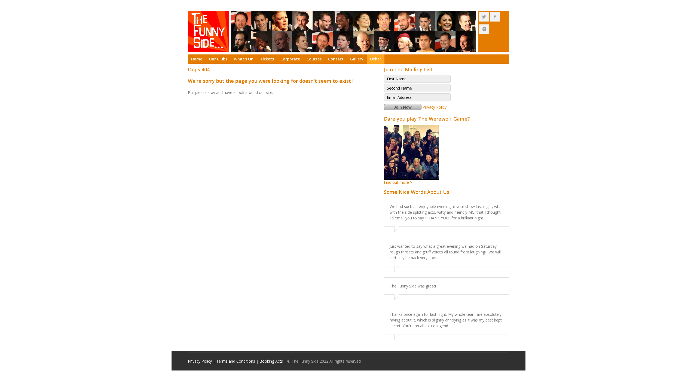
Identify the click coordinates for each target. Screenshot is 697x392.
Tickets (267, 59)
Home (196, 59)
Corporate (290, 59)
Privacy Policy (435, 107)
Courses (314, 59)
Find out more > (398, 182)
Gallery (356, 59)
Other (375, 59)
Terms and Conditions (235, 361)
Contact (336, 59)
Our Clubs (218, 59)
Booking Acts (271, 361)
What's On (243, 59)
